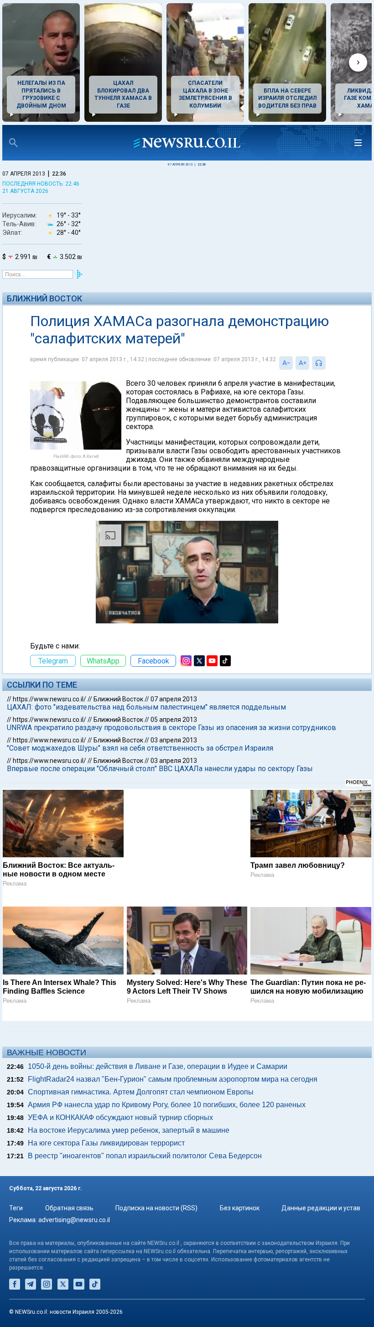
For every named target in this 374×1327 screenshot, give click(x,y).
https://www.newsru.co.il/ (49, 699)
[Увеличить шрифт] (302, 363)
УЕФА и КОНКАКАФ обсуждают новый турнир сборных (120, 1117)
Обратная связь (69, 1208)
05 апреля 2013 (174, 719)
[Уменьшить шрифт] (286, 363)
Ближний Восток (44, 298)
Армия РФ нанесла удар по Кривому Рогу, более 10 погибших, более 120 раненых (167, 1105)
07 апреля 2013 (174, 699)
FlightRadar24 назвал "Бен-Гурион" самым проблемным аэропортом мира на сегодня (172, 1079)
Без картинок (240, 1208)
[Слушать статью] (328, 363)
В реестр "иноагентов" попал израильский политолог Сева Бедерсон (145, 1156)
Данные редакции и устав (320, 1208)
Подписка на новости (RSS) (156, 1208)
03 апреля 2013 (174, 740)
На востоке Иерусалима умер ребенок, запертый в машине (128, 1130)
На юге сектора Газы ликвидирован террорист (106, 1143)
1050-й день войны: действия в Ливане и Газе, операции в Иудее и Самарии (157, 1066)
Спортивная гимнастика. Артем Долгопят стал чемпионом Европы (141, 1092)
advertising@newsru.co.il (74, 1219)
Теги (16, 1208)
